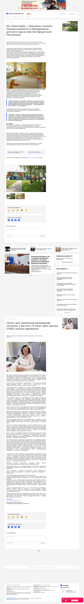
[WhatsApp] (19, 220)
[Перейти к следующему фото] (44, 179)
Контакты (22, 16)
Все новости (67, 312)
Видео (35, 567)
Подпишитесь (74, 600)
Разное (53, 567)
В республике (10, 22)
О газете (27, 16)
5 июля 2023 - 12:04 (9, 332)
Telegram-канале (11, 152)
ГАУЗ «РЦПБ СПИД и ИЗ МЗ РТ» (13, 500)
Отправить (42, 236)
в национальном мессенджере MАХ (35, 152)
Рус (61, 13)
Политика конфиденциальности (11, 599)
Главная (8, 16)
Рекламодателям (15, 16)
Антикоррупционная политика (11, 597)
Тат (65, 13)
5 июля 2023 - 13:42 (9, 38)
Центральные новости (12, 318)
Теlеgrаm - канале (31, 157)
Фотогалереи (41, 567)
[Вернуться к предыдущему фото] (8, 179)
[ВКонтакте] (9, 220)
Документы (47, 567)
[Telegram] (16, 220)
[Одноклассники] (12, 220)
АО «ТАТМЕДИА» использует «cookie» (12, 598)
